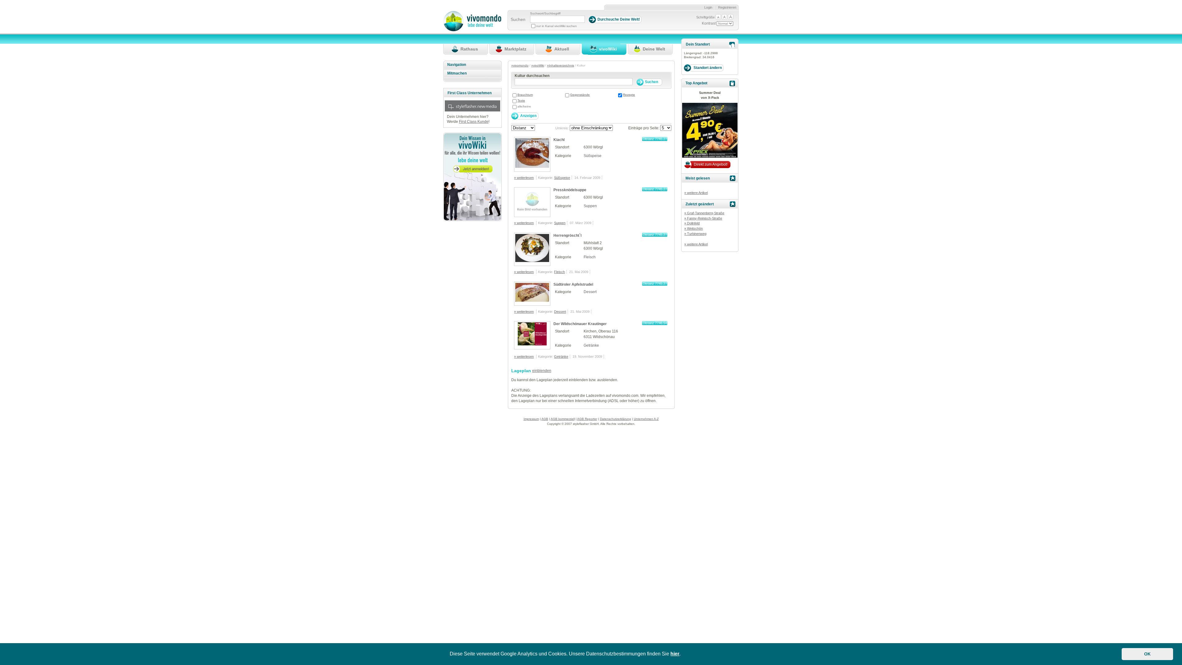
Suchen (518, 19)
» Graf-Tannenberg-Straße (704, 213)
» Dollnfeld (692, 223)
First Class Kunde (473, 121)
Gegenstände (580, 94)
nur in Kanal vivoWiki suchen (556, 26)
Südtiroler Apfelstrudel (573, 284)
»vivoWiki (537, 65)
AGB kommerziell (563, 419)
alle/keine (524, 106)
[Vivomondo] (472, 30)
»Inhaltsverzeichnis (560, 65)
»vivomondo (520, 65)
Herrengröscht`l (567, 235)
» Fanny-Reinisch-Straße (703, 218)
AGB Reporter (587, 419)
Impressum (531, 419)
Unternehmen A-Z (646, 419)
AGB (544, 419)
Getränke (591, 345)
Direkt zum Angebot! (710, 164)
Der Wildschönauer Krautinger (580, 324)
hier (674, 653)
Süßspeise (592, 156)
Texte (521, 100)
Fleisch (590, 257)
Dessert (590, 292)
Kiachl (559, 140)
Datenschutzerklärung (615, 419)
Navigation (456, 64)
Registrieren (727, 7)
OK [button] (1147, 653)
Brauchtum (525, 94)
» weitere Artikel (696, 193)
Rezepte (629, 94)
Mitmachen (457, 73)
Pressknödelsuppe (569, 190)
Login (708, 7)
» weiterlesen (524, 177)
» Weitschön (693, 228)
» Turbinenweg (695, 234)
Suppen (590, 206)
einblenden (541, 371)
